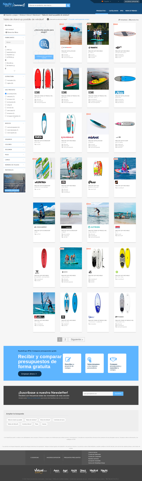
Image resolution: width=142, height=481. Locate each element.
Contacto (71, 26)
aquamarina (11, 52)
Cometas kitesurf (26, 424)
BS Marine (11, 65)
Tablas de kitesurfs (13, 424)
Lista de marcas (92, 452)
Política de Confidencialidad (34, 398)
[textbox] (47, 5)
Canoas (44, 424)
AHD (9, 50)
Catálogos (113, 11)
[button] (14, 37)
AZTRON (10, 57)
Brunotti (10, 63)
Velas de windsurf (45, 420)
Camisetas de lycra (59, 420)
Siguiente (76, 339)
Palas (36, 424)
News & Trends (131, 11)
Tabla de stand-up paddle (15, 420)
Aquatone (10, 55)
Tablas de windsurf (31, 420)
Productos (101, 11)
